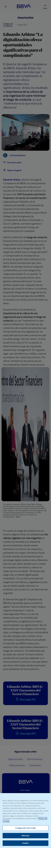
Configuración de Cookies (25, 828)
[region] (25, 820)
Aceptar (25, 843)
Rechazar (25, 836)
